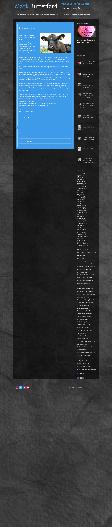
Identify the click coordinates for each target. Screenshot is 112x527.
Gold (86, 344)
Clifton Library (81, 313)
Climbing (89, 313)
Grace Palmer (91, 347)
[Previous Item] (79, 31)
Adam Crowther (81, 258)
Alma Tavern (91, 264)
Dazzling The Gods (82, 319)
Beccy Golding (81, 277)
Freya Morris (80, 336)
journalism (26, 111)
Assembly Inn (81, 269)
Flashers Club (88, 330)
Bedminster (89, 277)
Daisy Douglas (86, 316)
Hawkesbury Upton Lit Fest (84, 355)
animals (32, 111)
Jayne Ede (89, 366)
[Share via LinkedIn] (28, 117)
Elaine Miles (89, 322)
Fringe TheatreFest (82, 338)
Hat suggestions (81, 349)
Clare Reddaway (90, 311)
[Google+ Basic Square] (83, 378)
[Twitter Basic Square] (81, 378)
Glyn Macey (80, 344)
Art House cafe (92, 266)
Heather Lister (81, 358)
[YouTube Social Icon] (27, 387)
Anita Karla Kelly (82, 266)
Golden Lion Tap (81, 347)
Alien (85, 264)
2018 (82, 253)
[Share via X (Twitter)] (24, 117)
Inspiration (86, 363)
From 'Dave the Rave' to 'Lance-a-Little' (86, 341)
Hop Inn (88, 361)
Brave (86, 286)
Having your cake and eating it (86, 352)
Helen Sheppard (91, 358)
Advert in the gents (82, 261)
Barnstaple (80, 275)
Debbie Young (81, 322)
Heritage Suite (81, 361)
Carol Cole (80, 297)
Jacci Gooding (81, 366)
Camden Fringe (90, 294)
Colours (79, 316)
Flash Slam (80, 330)
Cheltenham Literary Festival (85, 300)
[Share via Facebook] (20, 117)
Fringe (87, 336)
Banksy (87, 272)
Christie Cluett (90, 302)
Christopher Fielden (83, 308)
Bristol (91, 286)
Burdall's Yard (81, 294)
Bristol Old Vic (81, 291)
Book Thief (87, 283)
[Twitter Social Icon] (20, 387)
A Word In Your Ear (90, 253)
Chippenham (81, 302)
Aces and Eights (81, 255)
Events (88, 325)
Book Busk (80, 283)
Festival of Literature (83, 327)
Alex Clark (80, 264)
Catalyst (86, 297)
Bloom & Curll (81, 280)
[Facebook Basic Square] (78, 378)
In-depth (79, 363)
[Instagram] (16, 387)
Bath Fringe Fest (89, 275)
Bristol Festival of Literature (85, 289)
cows (20, 111)
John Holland (92, 369)
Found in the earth (82, 333)
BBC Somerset (90, 269)
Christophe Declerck (83, 305)
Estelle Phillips (81, 325)
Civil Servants (81, 311)
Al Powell (91, 261)
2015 (78, 253)
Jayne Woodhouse (82, 369)
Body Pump (89, 280)
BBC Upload (80, 272)
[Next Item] (93, 31)
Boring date (80, 286)
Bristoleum (89, 291)
